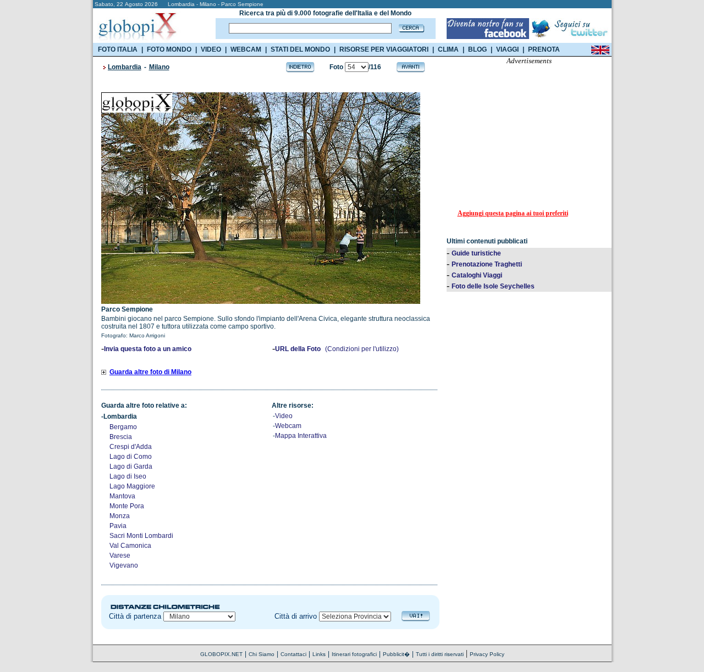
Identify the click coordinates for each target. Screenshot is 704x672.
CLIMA (448, 49)
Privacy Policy (487, 654)
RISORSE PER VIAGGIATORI (383, 49)
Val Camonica (130, 545)
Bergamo (123, 427)
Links (319, 654)
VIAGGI (507, 49)
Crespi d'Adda (130, 447)
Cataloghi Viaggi (477, 275)
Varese (119, 555)
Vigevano (123, 565)
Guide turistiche (476, 253)
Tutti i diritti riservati (440, 654)
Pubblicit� (396, 654)
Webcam (288, 426)
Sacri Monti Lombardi (141, 536)
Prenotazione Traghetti (487, 264)
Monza (119, 516)
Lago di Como (130, 456)
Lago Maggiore (132, 486)
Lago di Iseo (127, 476)
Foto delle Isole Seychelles (493, 286)
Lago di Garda (130, 466)
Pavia (118, 526)
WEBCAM (245, 49)
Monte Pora (126, 506)
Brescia (120, 437)
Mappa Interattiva (301, 436)
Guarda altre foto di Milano (150, 372)
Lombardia (124, 67)
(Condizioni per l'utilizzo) (362, 349)
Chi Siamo (261, 654)
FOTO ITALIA (118, 49)
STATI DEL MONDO (300, 49)
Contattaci (293, 654)
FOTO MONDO (169, 49)
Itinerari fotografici (354, 654)
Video (284, 416)
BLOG (477, 49)
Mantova (122, 496)
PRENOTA (544, 49)
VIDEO (211, 49)
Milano (159, 67)
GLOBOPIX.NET (221, 654)
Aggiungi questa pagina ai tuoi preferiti (513, 213)
